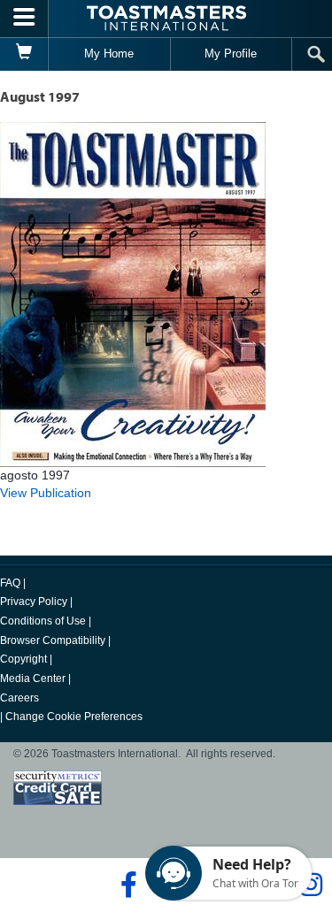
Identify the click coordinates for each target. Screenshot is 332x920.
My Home (109, 53)
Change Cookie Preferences (74, 716)
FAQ (10, 583)
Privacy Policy (33, 601)
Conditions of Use (43, 621)
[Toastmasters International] (166, 18)
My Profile (231, 53)
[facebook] (126, 884)
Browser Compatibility (52, 640)
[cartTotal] (24, 54)
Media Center (33, 678)
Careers (19, 698)
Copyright (23, 659)
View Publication (45, 493)
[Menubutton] (24, 18)
